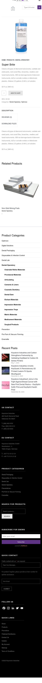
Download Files (9, 123)
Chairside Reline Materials (14, 269)
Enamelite (5, 339)
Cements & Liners (11, 284)
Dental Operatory (22, 60)
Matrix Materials (10, 314)
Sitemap (4, 648)
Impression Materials (12, 304)
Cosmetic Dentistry (11, 289)
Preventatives (6, 488)
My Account (6, 644)
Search (7, 516)
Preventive (6, 329)
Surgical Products (11, 324)
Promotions (5, 630)
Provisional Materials (12, 274)
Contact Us (5, 637)
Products (10, 60)
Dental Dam (9, 294)
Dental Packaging (8, 250)
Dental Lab (6, 260)
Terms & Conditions (8, 651)
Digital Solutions (7, 245)
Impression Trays (11, 309)
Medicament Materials (13, 319)
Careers (4, 641)
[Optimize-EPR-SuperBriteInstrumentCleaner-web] (21, 36)
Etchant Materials (11, 299)
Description (7, 110)
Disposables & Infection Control (13, 255)
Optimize (24, 102)
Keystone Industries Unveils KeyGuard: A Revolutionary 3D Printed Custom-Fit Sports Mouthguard (23, 369)
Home (4, 60)
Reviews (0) (7, 117)
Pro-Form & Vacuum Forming (12, 334)
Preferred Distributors (8, 634)
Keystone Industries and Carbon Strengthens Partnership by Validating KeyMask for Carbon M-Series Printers (24, 356)
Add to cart (15, 93)
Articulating (9, 279)
